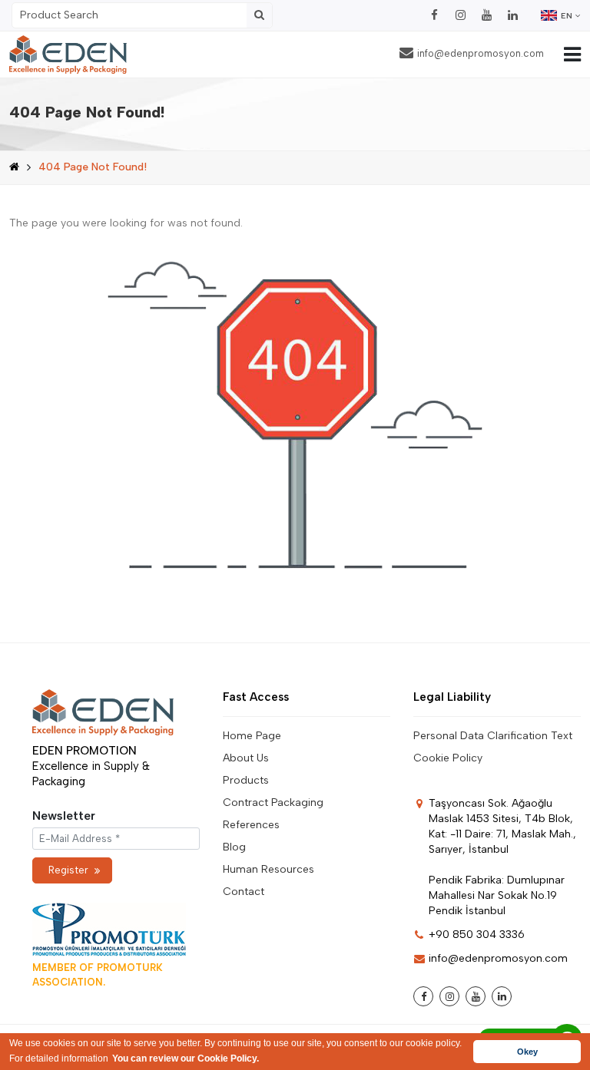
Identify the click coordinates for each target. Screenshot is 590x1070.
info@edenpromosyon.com (480, 53)
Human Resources (268, 869)
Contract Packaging (273, 802)
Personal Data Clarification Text (492, 735)
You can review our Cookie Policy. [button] (185, 1058)
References (251, 824)
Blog (234, 847)
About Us (246, 758)
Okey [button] (527, 1051)
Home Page (252, 735)
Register (68, 870)
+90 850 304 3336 (477, 934)
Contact (243, 891)
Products (246, 780)
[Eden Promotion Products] (68, 54)
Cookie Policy (447, 758)
